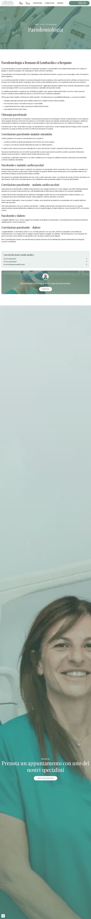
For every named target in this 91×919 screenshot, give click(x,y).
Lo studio (28, 3)
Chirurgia (60, 3)
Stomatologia (49, 3)
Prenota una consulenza (82, 3)
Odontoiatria (37, 3)
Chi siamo (21, 3)
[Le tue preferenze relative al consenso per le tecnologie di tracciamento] (3, 916)
